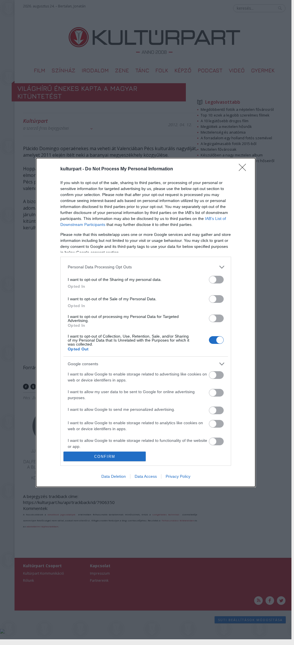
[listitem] (146, 267)
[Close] (244, 169)
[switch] (216, 279)
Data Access (146, 476)
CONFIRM (104, 456)
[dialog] (145, 322)
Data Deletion (113, 476)
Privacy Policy (178, 476)
